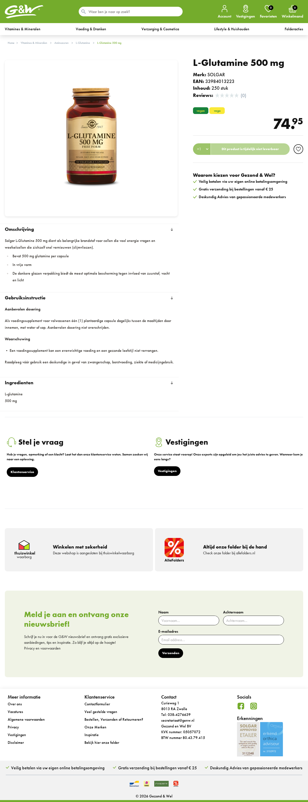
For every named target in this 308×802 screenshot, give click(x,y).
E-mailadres (168, 631)
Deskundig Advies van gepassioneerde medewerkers (256, 767)
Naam (163, 612)
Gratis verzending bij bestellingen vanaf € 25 (157, 767)
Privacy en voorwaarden (42, 648)
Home (11, 43)
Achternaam (233, 612)
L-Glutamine (83, 43)
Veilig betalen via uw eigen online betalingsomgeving (58, 767)
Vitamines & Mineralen (34, 43)
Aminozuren (61, 43)
